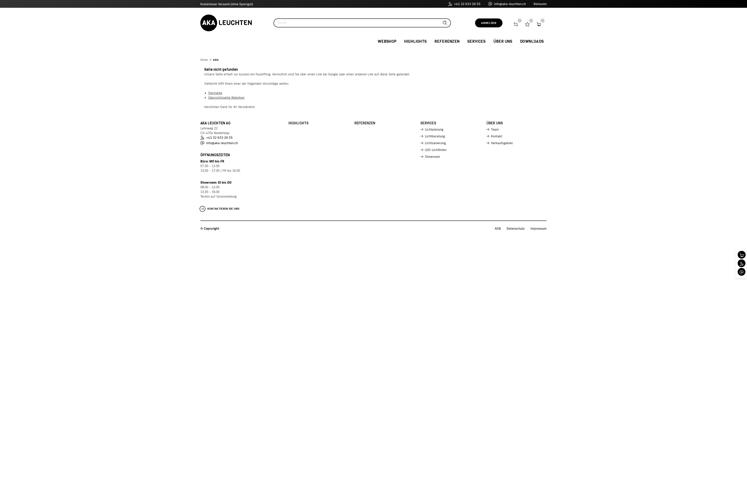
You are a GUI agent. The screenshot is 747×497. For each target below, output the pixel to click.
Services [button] (476, 41)
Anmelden (488, 23)
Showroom (432, 157)
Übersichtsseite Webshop (226, 97)
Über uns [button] (503, 41)
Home (204, 60)
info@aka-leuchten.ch (510, 4)
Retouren (540, 4)
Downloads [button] (532, 41)
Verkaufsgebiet (502, 143)
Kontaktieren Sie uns (223, 209)
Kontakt (496, 136)
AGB (498, 228)
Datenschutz (516, 228)
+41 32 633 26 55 (467, 4)
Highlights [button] (415, 41)
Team (495, 129)
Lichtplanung (434, 129)
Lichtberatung (435, 136)
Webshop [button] (387, 41)
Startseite (215, 93)
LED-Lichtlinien (435, 150)
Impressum (538, 228)
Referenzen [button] (446, 41)
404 (216, 60)
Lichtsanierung (435, 143)
